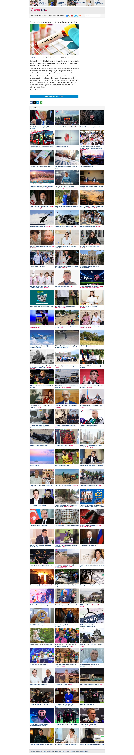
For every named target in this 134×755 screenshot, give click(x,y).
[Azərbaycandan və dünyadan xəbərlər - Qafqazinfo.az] (38, 10)
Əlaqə (77, 751)
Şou (58, 15)
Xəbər (31, 15)
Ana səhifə (33, 751)
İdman (54, 15)
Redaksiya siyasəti (83, 751)
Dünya (45, 15)
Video (37, 751)
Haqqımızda (72, 751)
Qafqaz (50, 15)
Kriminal (41, 15)
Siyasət (36, 15)
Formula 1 (62, 15)
